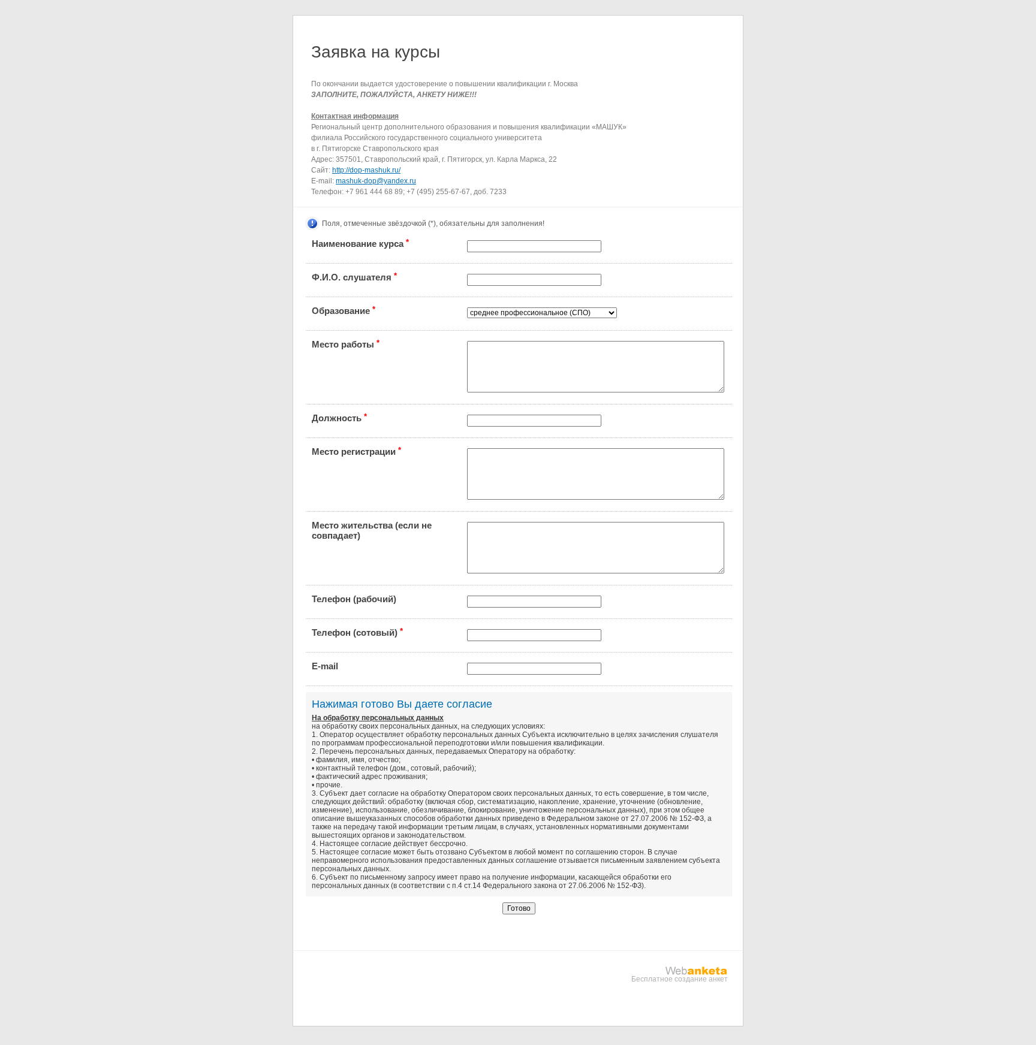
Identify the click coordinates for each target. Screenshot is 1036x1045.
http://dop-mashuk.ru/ (366, 170)
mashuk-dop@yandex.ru (376, 181)
